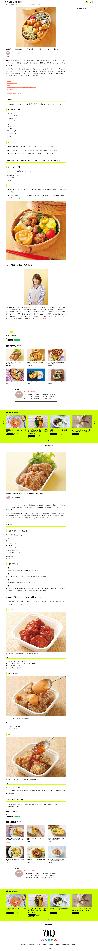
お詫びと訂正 (74, 944)
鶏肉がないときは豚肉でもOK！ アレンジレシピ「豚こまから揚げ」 (21, 87)
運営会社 (38, 944)
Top (7, 4)
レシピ (11, 332)
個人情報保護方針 (65, 944)
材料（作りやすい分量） (12, 83)
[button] (3, 423)
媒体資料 (45, 944)
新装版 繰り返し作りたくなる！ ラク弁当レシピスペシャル (36, 326)
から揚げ (9, 81)
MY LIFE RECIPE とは (31, 1)
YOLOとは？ (23, 944)
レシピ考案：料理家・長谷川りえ (14, 93)
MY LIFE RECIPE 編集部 (29, 391)
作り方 (8, 85)
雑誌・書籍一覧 (41, 1)
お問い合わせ (31, 944)
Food (16, 434)
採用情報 (51, 944)
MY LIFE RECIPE (11, 4)
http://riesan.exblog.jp (40, 318)
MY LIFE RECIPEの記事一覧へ (81, 8)
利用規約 (57, 944)
